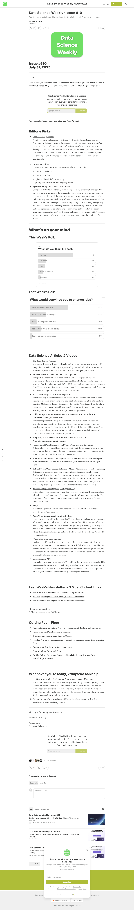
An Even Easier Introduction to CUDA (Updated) (55, 374)
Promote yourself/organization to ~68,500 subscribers (56, 699)
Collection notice (93, 895)
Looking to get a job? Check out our (49, 679)
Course (89, 679)
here (57, 612)
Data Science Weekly (36, 21)
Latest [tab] (37, 809)
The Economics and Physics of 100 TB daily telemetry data (59, 600)
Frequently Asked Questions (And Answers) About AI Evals (59, 437)
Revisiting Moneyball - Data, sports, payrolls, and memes (58, 596)
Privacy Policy (83, 889)
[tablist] (38, 783)
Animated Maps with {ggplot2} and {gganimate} (54, 488)
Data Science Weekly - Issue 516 (44, 831)
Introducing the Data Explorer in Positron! (52, 631)
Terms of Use (77, 887)
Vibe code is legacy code (43, 136)
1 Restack (53, 761)
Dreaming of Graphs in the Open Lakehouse (52, 647)
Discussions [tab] (45, 809)
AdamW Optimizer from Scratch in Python (52, 516)
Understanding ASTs (42, 559)
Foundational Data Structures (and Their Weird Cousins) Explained (63, 444)
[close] (87, 850)
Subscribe (117, 4)
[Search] (104, 4)
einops (35, 505)
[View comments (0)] (39, 28)
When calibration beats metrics (47, 539)
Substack (56, 906)
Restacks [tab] (43, 783)
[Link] (26, 65)
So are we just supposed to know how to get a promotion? (58, 592)
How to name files (41, 164)
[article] (67, 820)
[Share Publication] (108, 4)
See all (33, 864)
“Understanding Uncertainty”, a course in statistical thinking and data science (67, 627)
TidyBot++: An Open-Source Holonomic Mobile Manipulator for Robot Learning (69, 468)
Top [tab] (31, 809)
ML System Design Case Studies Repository (52, 394)
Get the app (77, 900)
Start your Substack (61, 900)
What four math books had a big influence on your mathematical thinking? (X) (68, 458)
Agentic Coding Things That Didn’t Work (51, 186)
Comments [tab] (34, 783)
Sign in (127, 4)
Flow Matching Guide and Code (47, 651)
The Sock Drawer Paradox (44, 361)
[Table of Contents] (2, 455)
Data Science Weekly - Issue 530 (44, 815)
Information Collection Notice (66, 889)
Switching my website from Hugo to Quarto (52, 636)
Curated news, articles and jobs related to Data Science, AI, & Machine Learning (54, 819)
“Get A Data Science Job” (75, 679)
